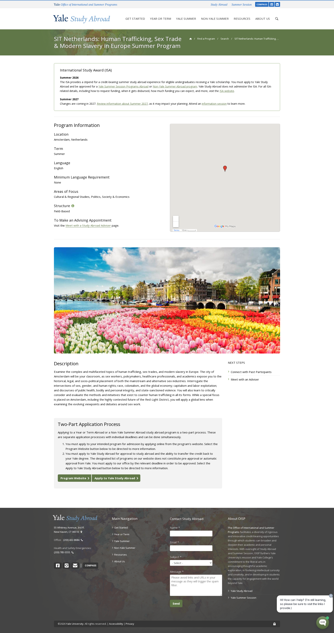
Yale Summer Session (243, 597)
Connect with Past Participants (251, 372)
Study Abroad (219, 4)
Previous (48, 300)
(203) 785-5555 (62, 552)
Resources (242, 18)
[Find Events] (271, 4)
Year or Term (160, 18)
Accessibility (116, 623)
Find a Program (206, 38)
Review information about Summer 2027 (122, 103)
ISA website (227, 91)
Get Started (135, 18)
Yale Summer (186, 18)
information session (214, 103)
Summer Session (242, 4)
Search (225, 38)
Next (286, 300)
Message (177, 572)
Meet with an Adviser (245, 379)
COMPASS (261, 4)
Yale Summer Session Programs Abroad (123, 86)
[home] (190, 38)
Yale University (75, 623)
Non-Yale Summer (215, 18)
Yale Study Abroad (241, 591)
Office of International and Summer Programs (85, 4)
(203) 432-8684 (72, 540)
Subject (175, 557)
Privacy (130, 623)
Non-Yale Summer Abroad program (175, 86)
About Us (262, 18)
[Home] (81, 18)
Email (174, 542)
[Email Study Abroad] (277, 4)
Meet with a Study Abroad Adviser (88, 225)
